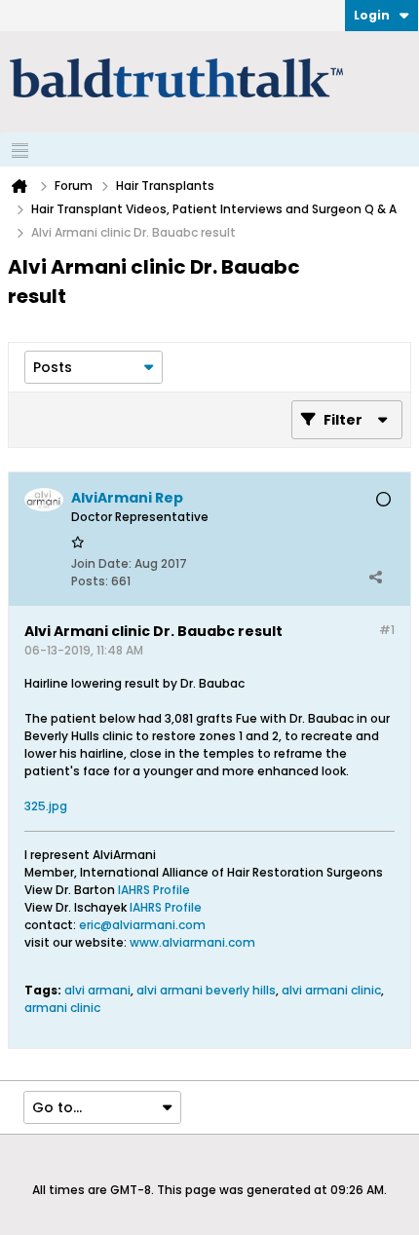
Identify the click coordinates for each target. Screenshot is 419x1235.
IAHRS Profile (154, 889)
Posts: (89, 581)
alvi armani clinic (331, 990)
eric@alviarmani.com (142, 925)
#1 (387, 629)
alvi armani (97, 990)
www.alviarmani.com (192, 942)
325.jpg (45, 806)
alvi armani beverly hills (206, 990)
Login (372, 15)
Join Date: (101, 563)
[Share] (375, 576)
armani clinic (62, 1007)
